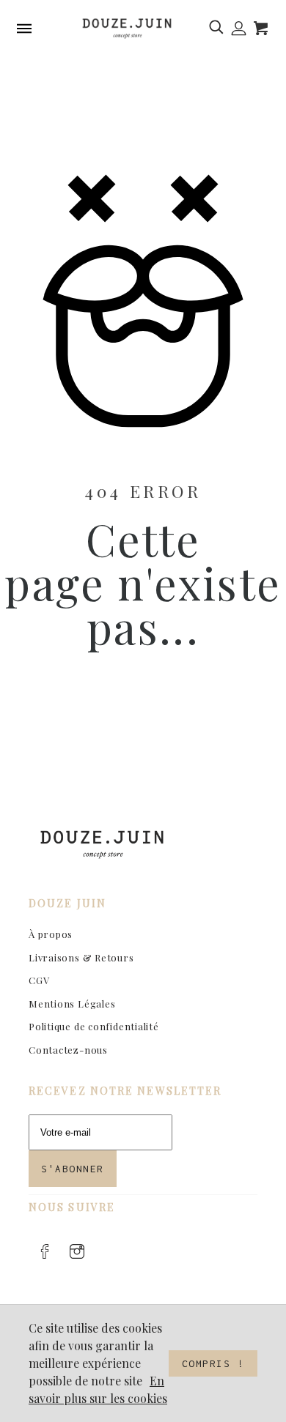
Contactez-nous (68, 1049)
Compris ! (213, 1363)
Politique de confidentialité (94, 1026)
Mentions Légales (72, 1003)
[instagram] (77, 1251)
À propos (51, 934)
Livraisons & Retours (81, 957)
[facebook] (45, 1251)
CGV (39, 980)
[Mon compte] (238, 28)
